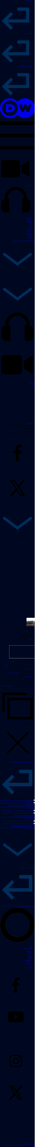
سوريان (26, 630)
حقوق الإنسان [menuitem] (29, 230)
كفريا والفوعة (30, 639)
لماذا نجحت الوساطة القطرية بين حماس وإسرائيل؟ (24, 815)
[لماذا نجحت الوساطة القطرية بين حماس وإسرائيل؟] (17, 812)
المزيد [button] (34, 831)
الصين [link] (20, 906)
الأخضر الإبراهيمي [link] (30, 906)
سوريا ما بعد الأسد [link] (24, 906)
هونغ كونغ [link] (7, 905)
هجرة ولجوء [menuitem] (29, 229)
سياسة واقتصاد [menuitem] (29, 233)
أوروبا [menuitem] (31, 224)
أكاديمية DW (29, 952)
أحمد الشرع (5, 666)
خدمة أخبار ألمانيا (29, 967)
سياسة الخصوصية (23, 1145)
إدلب (17, 634)
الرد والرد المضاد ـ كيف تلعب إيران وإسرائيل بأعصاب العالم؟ (22, 805)
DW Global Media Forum (27, 948)
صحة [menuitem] (31, 228)
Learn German (29, 951)
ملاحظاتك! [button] (33, 687)
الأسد (6, 663)
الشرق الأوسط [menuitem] (29, 220)
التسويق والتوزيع (29, 963)
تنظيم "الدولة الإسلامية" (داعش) (7, 685)
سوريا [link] (18, 906)
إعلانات (31, 966)
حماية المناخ (15, 240)
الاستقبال (30, 956)
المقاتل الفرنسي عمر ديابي (13, 672)
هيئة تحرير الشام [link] (32, 905)
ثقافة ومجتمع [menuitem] (29, 236)
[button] (17, 135)
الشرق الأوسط (30, 423)
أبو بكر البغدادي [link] (15, 905)
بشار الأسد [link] (11, 905)
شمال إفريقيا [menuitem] (29, 221)
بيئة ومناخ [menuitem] (30, 226)
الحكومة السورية (13, 661)
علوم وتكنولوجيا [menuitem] (29, 234)
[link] (33, 384)
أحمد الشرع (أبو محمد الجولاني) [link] (23, 905)
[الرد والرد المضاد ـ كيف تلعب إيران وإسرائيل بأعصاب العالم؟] (17, 802)
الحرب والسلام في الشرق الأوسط (23, 240)
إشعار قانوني (17, 1145)
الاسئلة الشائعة (29, 957)
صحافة (30, 947)
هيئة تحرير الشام (32, 668)
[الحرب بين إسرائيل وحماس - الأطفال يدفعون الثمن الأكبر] (17, 822)
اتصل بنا (30, 958)
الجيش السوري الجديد (28, 676)
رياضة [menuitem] (31, 235)
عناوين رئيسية (29, 961)
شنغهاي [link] (4, 905)
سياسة (34, 423)
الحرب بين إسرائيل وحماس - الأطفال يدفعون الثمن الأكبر (23, 826)
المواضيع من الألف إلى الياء (27, 960)
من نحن (30, 946)
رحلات (31, 965)
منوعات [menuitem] (30, 238)
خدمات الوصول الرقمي (11, 1145)
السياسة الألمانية (32, 240)
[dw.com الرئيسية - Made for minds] (17, 108)
